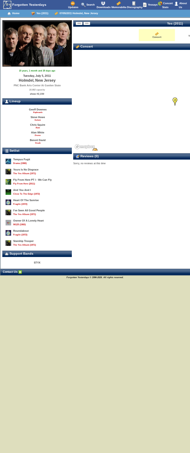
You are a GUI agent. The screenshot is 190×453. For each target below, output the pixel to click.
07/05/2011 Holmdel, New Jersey (78, 13)
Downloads (103, 7)
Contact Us (10, 271)
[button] (175, 102)
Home (15, 13)
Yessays (152, 4)
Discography (134, 7)
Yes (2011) (41, 13)
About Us (183, 5)
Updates (72, 7)
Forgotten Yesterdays (28, 4)
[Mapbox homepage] (85, 146)
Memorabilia (118, 7)
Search (90, 4)
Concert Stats (167, 5)
